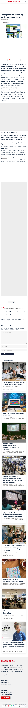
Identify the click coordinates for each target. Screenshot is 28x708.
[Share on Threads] (19, 706)
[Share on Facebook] (3, 706)
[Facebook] (2, 311)
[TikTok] (21, 311)
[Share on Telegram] (16, 706)
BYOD (21, 159)
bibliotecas (4, 148)
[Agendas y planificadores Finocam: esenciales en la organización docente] (14, 568)
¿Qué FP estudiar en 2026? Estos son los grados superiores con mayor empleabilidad (13, 611)
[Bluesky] (10, 314)
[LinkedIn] (24, 311)
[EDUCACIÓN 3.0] (14, 1)
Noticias (7, 11)
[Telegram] (2, 314)
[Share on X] (5, 706)
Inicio (2, 11)
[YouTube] (10, 311)
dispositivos (6, 139)
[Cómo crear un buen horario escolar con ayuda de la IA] (14, 402)
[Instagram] (13, 311)
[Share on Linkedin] (14, 706)
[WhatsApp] (6, 314)
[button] (2, 1)
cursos (22, 92)
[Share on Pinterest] (8, 706)
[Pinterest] (17, 311)
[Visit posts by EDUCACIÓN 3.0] (2, 308)
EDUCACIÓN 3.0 (6, 22)
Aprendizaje (11, 302)
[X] (6, 311)
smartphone (20, 83)
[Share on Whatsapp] (11, 706)
